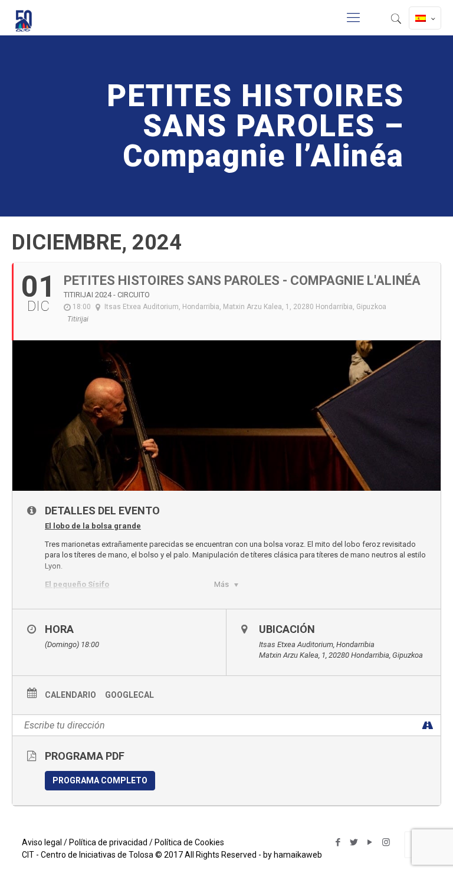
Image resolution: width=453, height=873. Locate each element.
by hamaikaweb (292, 854)
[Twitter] (354, 842)
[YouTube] (370, 842)
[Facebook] (338, 842)
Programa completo (99, 780)
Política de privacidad (108, 842)
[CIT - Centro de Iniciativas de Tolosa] (23, 17)
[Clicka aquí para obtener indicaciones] (427, 725)
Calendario (70, 695)
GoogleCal (129, 695)
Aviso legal (42, 842)
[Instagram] (386, 842)
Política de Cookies (189, 842)
